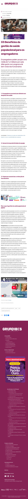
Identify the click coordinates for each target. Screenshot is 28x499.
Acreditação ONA (12, 390)
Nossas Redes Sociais (9, 473)
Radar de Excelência (11, 456)
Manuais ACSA (12, 396)
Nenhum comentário (7, 17)
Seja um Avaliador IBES (10, 344)
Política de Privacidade (10, 479)
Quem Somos (8, 337)
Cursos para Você (9, 351)
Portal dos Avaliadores (10, 346)
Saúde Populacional (6, 310)
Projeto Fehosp (9, 450)
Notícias (6, 470)
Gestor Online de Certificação (12, 444)
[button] (2, 4)
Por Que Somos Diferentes (11, 338)
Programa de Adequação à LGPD (12, 447)
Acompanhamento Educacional (12, 448)
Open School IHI (9, 453)
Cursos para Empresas (10, 352)
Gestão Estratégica (10, 446)
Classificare (9, 457)
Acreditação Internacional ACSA (16, 393)
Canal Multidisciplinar (10, 343)
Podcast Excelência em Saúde (12, 466)
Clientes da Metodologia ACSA (15, 394)
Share (2, 315)
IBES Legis (9, 459)
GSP (16, 308)
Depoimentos (9, 341)
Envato (9, 300)
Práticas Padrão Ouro (10, 465)
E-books (7, 463)
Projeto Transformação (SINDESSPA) (13, 451)
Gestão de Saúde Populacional (8, 308)
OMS (19, 308)
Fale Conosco (9, 347)
